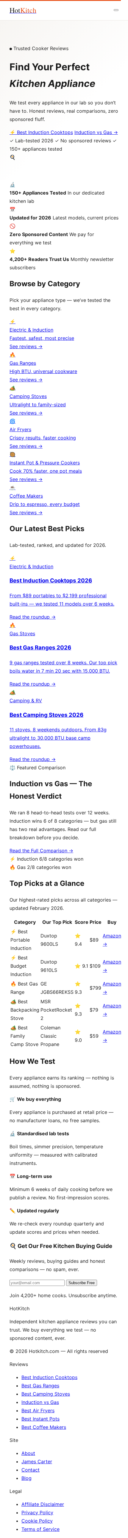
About (28, 1453)
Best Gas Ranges (40, 1386)
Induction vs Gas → (96, 132)
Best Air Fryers (37, 1410)
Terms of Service (40, 1529)
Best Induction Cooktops (49, 1377)
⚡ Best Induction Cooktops (41, 132)
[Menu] (116, 10)
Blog (26, 1478)
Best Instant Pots (40, 1419)
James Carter (36, 1461)
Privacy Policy (37, 1512)
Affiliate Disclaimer (42, 1504)
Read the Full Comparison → (41, 851)
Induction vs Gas (40, 1402)
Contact (30, 1470)
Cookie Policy (37, 1521)
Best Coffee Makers (43, 1427)
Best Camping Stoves (45, 1394)
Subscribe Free (81, 1283)
